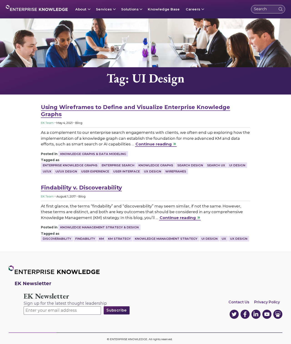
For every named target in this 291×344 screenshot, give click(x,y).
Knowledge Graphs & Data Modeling (93, 154)
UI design (237, 165)
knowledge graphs (155, 165)
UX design (152, 171)
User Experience (95, 171)
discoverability (57, 238)
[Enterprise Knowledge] (37, 8)
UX (224, 238)
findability (85, 238)
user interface (126, 171)
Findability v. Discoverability (81, 187)
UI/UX (47, 171)
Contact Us (238, 302)
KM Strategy (119, 238)
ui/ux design (66, 171)
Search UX (216, 165)
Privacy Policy (267, 302)
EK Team (47, 123)
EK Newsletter (46, 296)
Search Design (190, 165)
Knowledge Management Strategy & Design (99, 227)
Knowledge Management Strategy (166, 238)
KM (101, 238)
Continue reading (153, 144)
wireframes (175, 171)
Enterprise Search (118, 165)
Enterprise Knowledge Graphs (70, 165)
